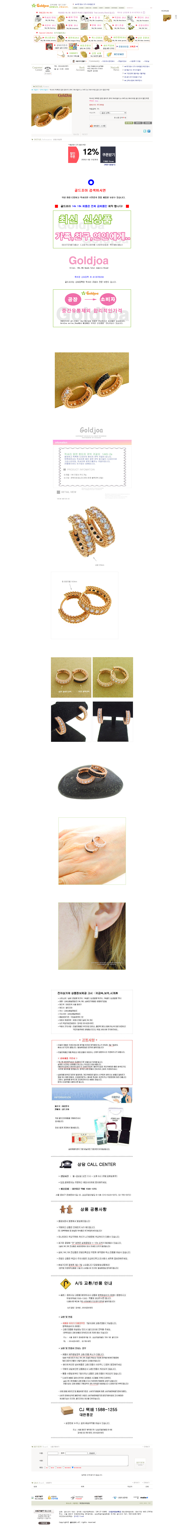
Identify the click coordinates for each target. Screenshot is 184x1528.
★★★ (59, 1468)
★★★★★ (77, 1468)
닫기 (176, 17)
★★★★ (68, 1468)
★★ (52, 1468)
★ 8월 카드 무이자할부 (83, 4)
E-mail (82, 1516)
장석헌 (76, 1516)
